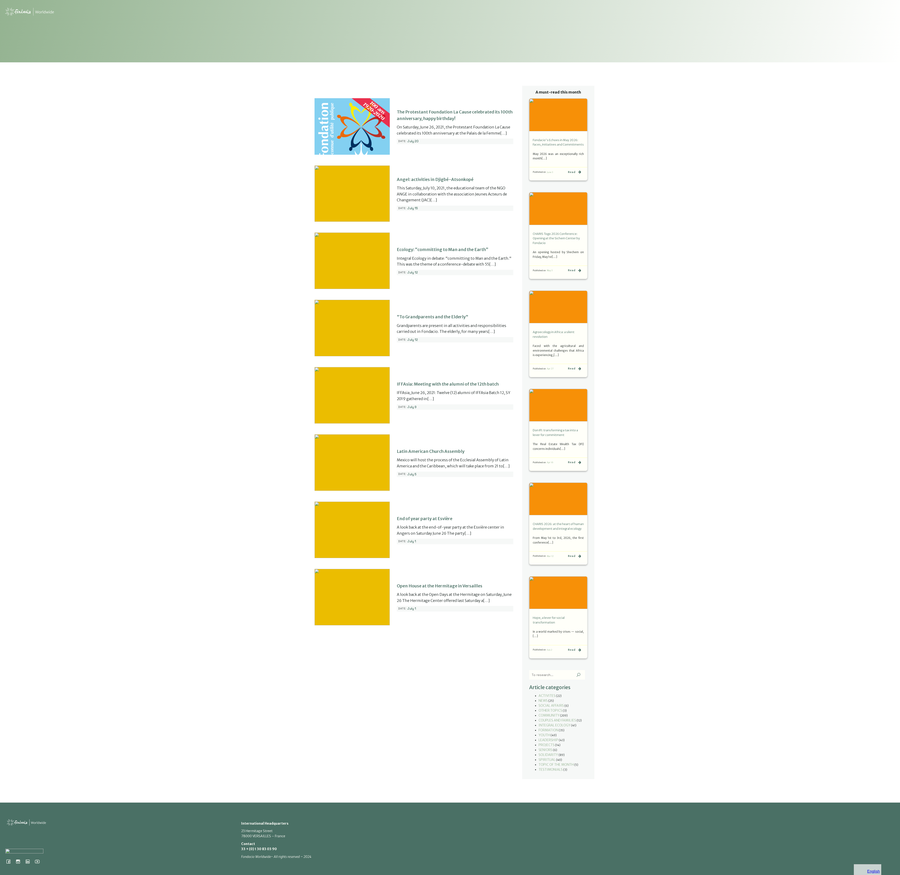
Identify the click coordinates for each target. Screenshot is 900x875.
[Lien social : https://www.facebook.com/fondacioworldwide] (10, 861)
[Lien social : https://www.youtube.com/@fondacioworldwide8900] (39, 861)
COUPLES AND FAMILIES (557, 720)
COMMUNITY (549, 715)
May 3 (549, 270)
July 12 (412, 272)
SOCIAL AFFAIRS (551, 705)
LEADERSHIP (548, 740)
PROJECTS (547, 745)
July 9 (411, 407)
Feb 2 (549, 650)
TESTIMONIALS (551, 769)
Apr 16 (550, 462)
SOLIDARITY (548, 755)
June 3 (550, 172)
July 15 (412, 208)
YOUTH (544, 735)
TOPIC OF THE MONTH (556, 764)
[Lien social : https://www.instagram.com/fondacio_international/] (20, 861)
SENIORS (545, 750)
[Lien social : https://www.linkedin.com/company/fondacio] (29, 861)
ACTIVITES (547, 696)
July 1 (411, 541)
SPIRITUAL (547, 760)
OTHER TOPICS (550, 710)
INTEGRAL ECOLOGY (554, 725)
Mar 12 (550, 556)
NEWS (543, 700)
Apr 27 (550, 368)
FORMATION (548, 730)
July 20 (413, 141)
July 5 (411, 474)
